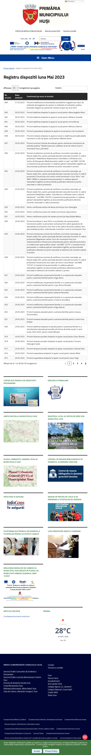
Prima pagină (9, 68)
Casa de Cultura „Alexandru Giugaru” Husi (20, 691)
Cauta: (58, 88)
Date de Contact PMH (52, 31)
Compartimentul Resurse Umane (75, 719)
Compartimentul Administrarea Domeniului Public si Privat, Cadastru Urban (29, 729)
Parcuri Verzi (53, 678)
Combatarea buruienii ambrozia (17, 616)
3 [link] (77, 363)
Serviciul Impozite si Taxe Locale (70, 738)
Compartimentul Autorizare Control (68, 729)
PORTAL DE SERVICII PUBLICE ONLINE (28, 31)
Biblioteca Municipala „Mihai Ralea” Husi (20, 688)
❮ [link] (65, 363)
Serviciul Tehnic (38, 733)
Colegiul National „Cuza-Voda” (60, 689)
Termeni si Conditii (69, 31)
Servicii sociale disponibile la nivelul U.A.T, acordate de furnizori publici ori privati (31, 738)
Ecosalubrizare (54, 681)
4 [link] (81, 363)
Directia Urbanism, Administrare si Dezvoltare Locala (22, 724)
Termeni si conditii (55, 667)
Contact (51, 665)
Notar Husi (52, 695)
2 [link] (73, 363)
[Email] (85, 737)
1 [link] (69, 363)
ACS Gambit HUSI (55, 684)
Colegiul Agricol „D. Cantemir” (60, 686)
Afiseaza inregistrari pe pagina (22, 88)
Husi (50, 675)
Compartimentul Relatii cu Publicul (15, 719)
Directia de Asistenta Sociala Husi (17, 683)
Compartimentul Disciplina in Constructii (18, 733)
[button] (12, 96)
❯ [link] (85, 363)
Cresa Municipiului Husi (13, 685)
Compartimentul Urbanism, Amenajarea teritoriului (45, 719)
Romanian (70, 1)
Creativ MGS (53, 692)
